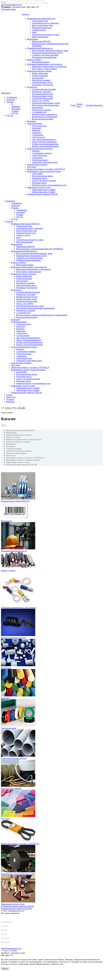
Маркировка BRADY (41, 41)
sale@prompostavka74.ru (11, 5)
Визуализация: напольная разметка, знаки (50, 50)
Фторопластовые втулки (42, 94)
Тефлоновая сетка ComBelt (43, 192)
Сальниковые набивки (42, 153)
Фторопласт (32, 87)
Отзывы (9, 102)
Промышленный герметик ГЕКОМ (42, 194)
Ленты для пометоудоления (44, 180)
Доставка (90, 105)
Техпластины (38, 78)
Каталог (26, 14)
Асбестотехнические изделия (39, 149)
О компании (11, 97)
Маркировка (32, 39)
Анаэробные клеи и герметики (45, 23)
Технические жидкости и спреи (45, 34)
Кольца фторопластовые (42, 119)
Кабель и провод (34, 60)
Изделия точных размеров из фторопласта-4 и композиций (44, 115)
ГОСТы (15, 113)
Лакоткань (36, 133)
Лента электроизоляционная (44, 142)
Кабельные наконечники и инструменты (44, 64)
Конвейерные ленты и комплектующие (44, 171)
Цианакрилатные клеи (42, 28)
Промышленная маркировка (44, 57)
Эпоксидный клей (40, 21)
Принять (5, 969)
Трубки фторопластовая (42, 98)
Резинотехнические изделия (39, 71)
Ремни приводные (40, 73)
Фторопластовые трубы (42, 96)
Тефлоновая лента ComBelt (43, 190)
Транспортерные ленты (42, 82)
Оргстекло (31, 167)
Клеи (34, 32)
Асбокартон (37, 158)
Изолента (36, 130)
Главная (3, 424)
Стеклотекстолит (39, 126)
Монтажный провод (41, 62)
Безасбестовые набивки (37, 164)
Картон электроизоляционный (45, 146)
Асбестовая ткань (39, 155)
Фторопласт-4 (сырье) (41, 110)
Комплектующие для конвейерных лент (49, 185)
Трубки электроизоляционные (45, 144)
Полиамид (31, 121)
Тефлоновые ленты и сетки (39, 187)
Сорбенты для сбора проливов (45, 55)
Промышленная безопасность (40, 48)
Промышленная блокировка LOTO (47, 53)
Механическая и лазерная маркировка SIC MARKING (39, 249)
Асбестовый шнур (40, 160)
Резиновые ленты (39, 178)
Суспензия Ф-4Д (39, 112)
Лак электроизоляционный (44, 139)
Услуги (4, 930)
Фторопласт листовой (41, 91)
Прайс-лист (80, 105)
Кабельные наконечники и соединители (49, 66)
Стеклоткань (37, 135)
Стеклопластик (38, 137)
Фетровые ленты (39, 183)
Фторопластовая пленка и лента (46, 103)
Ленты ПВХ (37, 174)
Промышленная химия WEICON (41, 18)
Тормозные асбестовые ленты (45, 162)
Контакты (98, 105)
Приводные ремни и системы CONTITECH (46, 169)
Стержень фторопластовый (44, 89)
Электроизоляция (34, 123)
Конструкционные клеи (42, 25)
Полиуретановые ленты (42, 176)
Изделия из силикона (41, 80)
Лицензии (10, 99)
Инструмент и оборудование (44, 69)
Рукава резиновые (40, 76)
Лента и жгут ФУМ (40, 101)
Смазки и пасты (39, 30)
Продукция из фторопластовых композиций (35, 308)
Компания (6, 93)
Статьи (73, 105)
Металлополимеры (40, 37)
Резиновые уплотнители (42, 85)
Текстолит (36, 128)
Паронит (36, 151)
